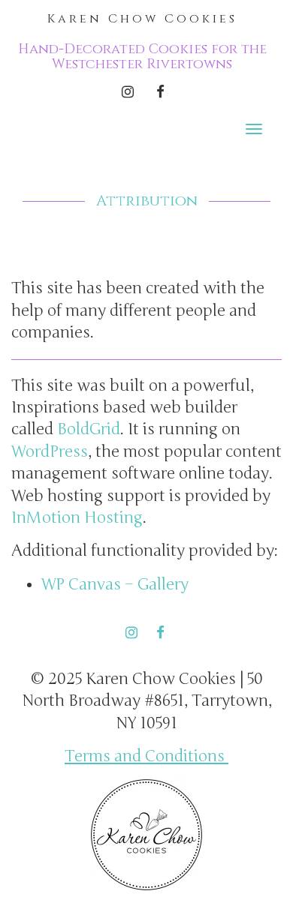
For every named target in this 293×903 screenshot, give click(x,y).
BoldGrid (88, 429)
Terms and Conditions (146, 756)
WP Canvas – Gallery (115, 584)
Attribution (147, 200)
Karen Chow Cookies (142, 18)
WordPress (49, 451)
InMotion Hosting (77, 517)
